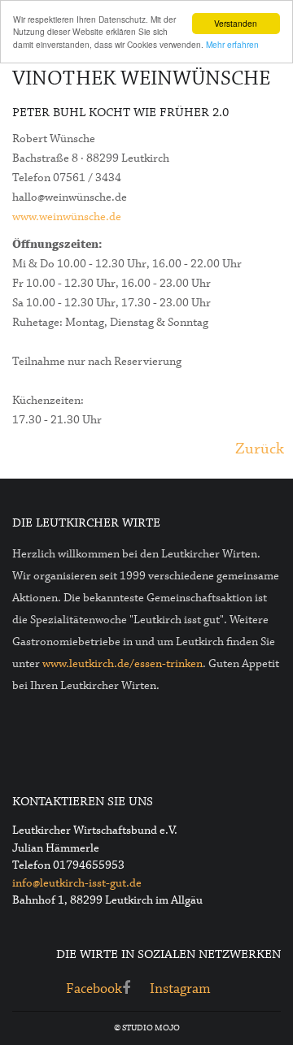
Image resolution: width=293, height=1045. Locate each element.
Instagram (180, 989)
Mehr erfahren (232, 44)
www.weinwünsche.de (66, 217)
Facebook (94, 989)
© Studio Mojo (147, 1028)
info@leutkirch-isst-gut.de (77, 883)
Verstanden (235, 23)
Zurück (259, 449)
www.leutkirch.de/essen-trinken (122, 664)
